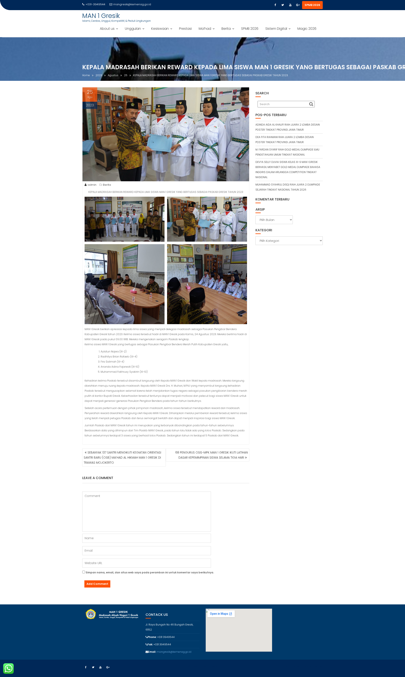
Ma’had (205, 28)
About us (107, 28)
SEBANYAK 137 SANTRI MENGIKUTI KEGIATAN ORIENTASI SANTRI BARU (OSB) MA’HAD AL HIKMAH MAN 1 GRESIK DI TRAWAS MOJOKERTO (122, 457)
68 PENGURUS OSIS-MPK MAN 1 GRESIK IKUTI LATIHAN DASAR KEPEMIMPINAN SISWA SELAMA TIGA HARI (211, 455)
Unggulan (133, 28)
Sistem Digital (276, 28)
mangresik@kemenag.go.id (132, 4)
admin (92, 185)
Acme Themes (313, 666)
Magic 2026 (306, 28)
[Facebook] (275, 5)
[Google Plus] (297, 5)
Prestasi (185, 28)
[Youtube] (290, 5)
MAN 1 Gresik (101, 15)
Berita (226, 28)
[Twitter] (282, 5)
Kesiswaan (160, 28)
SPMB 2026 (312, 5)
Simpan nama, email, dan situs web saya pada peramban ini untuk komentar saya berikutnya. (150, 572)
